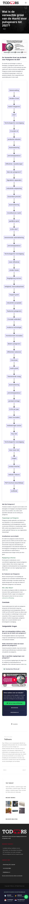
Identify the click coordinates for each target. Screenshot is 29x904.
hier (16, 530)
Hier (15, 510)
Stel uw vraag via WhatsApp (15, 703)
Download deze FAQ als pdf (12, 669)
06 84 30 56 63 (14, 707)
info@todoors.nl (14, 712)
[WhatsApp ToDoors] (26, 897)
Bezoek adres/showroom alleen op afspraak (12, 875)
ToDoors (8, 739)
